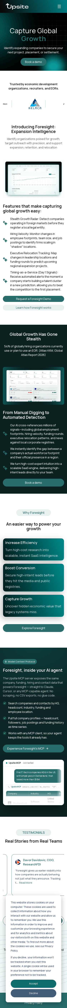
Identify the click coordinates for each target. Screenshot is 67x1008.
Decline (33, 993)
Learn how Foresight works (33, 308)
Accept (33, 983)
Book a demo (33, 62)
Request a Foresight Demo (33, 299)
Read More (18, 882)
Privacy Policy (33, 1003)
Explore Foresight (33, 628)
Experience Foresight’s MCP (25, 748)
